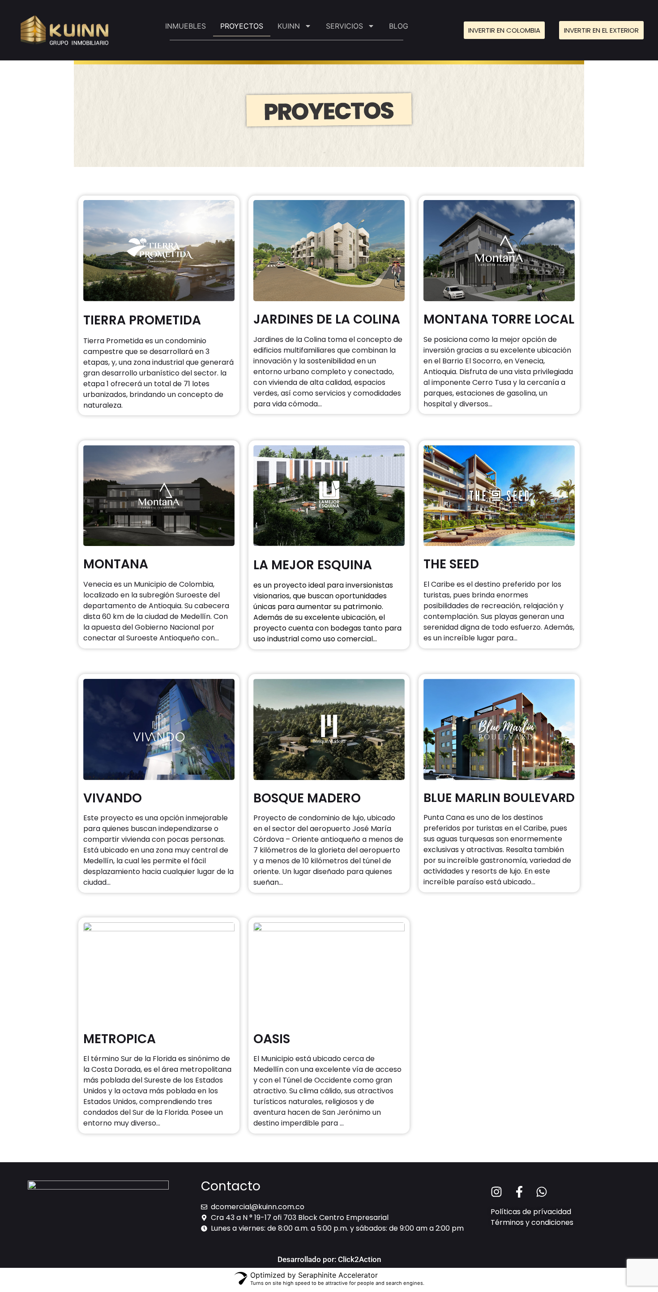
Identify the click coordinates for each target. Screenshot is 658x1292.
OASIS (271, 1039)
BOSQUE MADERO (307, 798)
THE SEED (451, 564)
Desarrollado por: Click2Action (329, 1259)
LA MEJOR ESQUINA (312, 565)
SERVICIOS (344, 25)
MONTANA (115, 564)
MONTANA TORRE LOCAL (498, 319)
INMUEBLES (185, 25)
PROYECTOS (241, 25)
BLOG (398, 25)
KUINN (289, 25)
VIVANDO (112, 798)
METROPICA (119, 1039)
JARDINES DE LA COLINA (326, 319)
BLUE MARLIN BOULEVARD (499, 797)
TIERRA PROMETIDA (142, 320)
